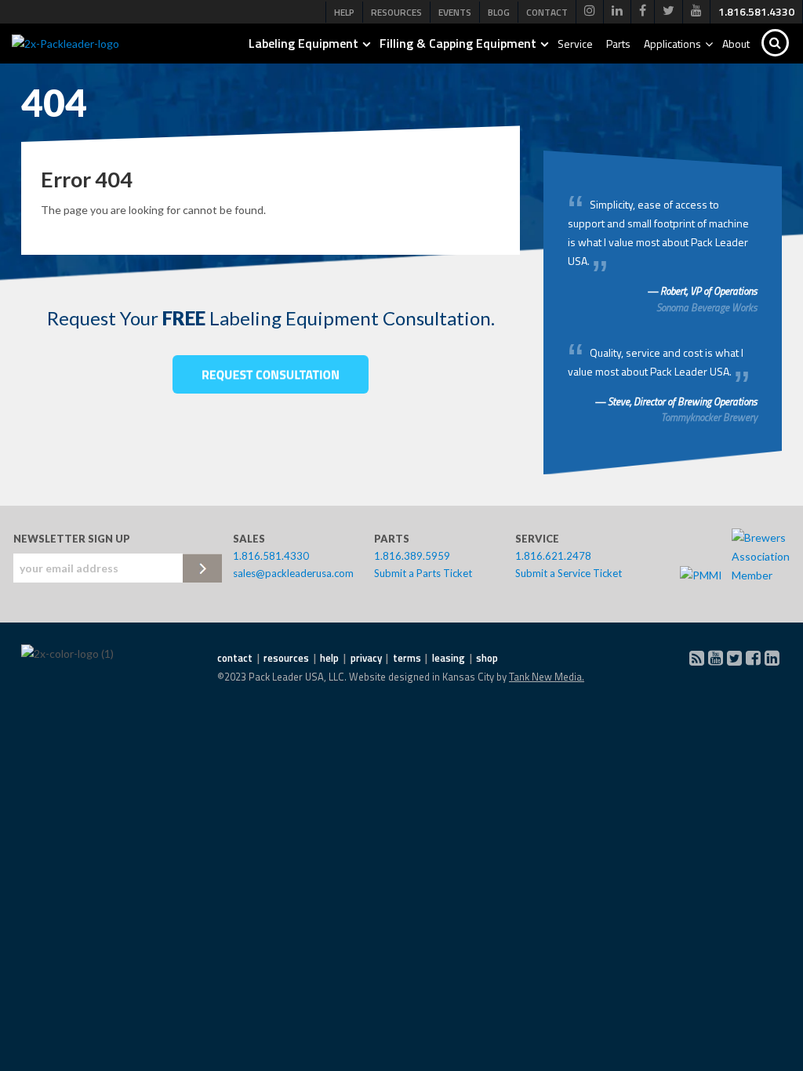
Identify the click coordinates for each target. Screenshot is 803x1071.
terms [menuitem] (407, 658)
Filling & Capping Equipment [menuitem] (458, 43)
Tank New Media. (546, 676)
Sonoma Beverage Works (707, 307)
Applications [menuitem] (672, 43)
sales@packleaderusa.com (293, 573)
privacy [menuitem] (366, 658)
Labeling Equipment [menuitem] (303, 43)
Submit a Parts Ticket (423, 573)
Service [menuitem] (575, 43)
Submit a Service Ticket (568, 573)
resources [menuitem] (286, 658)
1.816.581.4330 (271, 556)
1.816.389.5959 (412, 556)
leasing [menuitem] (448, 658)
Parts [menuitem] (618, 43)
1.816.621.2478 (553, 556)
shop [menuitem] (487, 658)
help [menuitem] (329, 658)
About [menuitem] (736, 43)
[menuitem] (589, 11)
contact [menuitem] (235, 658)
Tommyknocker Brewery (709, 417)
